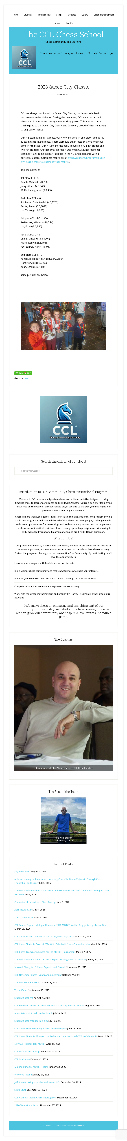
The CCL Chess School (64, 34)
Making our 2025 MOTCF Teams (31, 1067)
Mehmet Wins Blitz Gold (27, 982)
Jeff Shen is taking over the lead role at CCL (37, 1082)
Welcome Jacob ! (23, 1074)
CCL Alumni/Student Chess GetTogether (35, 1097)
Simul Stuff (20, 1090)
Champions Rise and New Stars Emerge (35, 902)
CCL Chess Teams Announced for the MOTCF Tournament (44, 952)
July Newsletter (22, 871)
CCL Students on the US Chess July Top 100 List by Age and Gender (49, 1005)
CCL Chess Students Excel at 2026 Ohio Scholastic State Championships (52, 944)
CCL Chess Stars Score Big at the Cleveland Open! (40, 1028)
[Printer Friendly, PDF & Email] (23, 373)
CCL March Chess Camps (27, 1051)
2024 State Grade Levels (26, 1105)
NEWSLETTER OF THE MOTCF (30, 1044)
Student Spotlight (23, 998)
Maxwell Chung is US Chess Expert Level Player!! (39, 967)
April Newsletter (23, 909)
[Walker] (63, 708)
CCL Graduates (22, 1059)
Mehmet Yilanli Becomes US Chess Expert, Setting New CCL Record (50, 959)
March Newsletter (24, 917)
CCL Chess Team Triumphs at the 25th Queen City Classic (44, 936)
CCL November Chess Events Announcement (38, 975)
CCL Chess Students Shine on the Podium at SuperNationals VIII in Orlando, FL (56, 1036)
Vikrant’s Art (21, 990)
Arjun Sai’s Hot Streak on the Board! (33, 1013)
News (27, 378)
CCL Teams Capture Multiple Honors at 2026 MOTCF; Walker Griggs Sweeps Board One (60, 925)
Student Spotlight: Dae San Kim (31, 1021)
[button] (28, 330)
